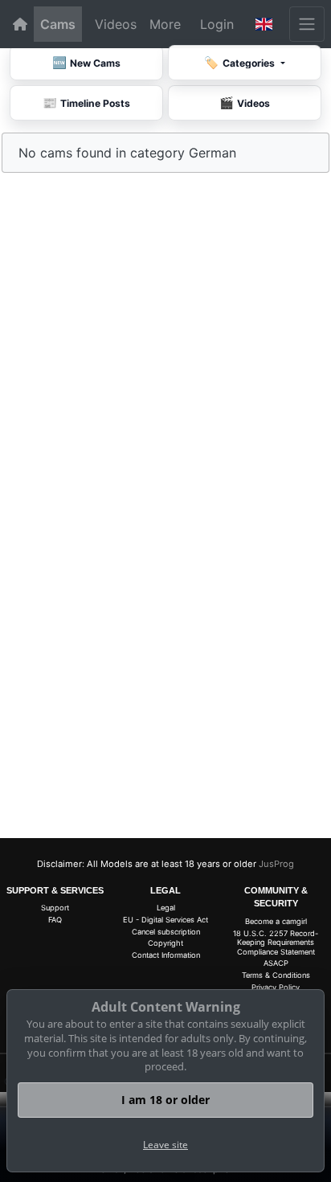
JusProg (276, 863)
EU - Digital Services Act (165, 919)
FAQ (55, 919)
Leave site (165, 1145)
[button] (264, 24)
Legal (166, 907)
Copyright (165, 943)
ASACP (276, 963)
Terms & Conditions (276, 975)
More (165, 24)
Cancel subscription (166, 931)
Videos (116, 24)
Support (55, 907)
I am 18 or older (165, 1099)
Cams (58, 24)
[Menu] (307, 24)
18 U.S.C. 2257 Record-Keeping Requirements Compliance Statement (275, 942)
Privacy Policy (275, 987)
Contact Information (166, 955)
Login (217, 24)
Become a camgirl (276, 921)
